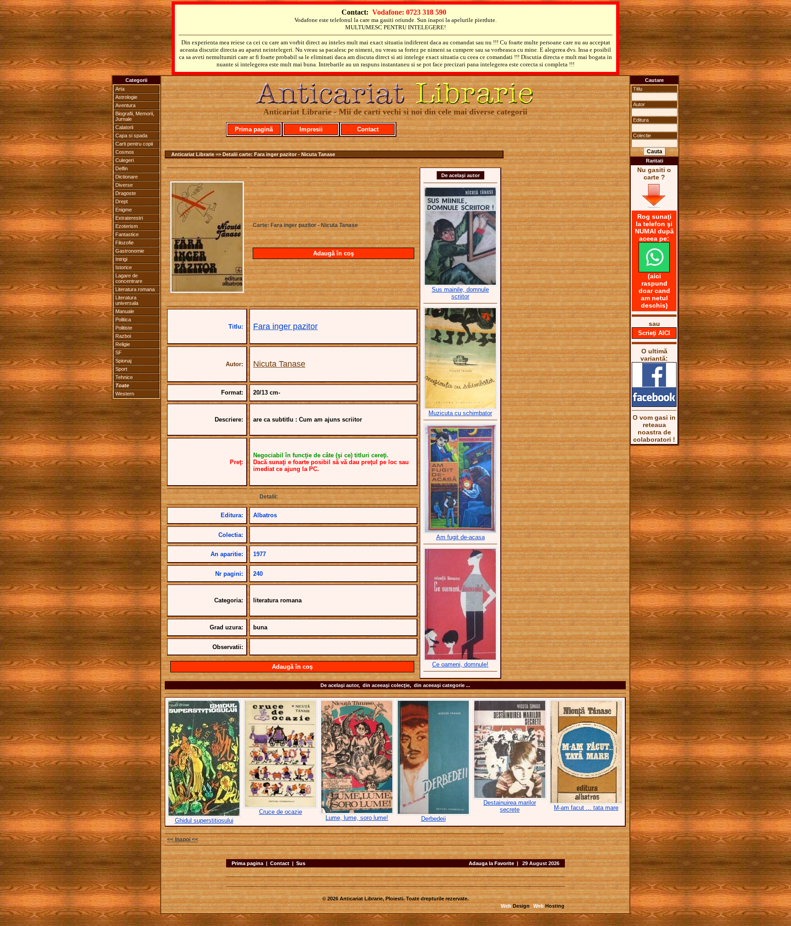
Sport (121, 369)
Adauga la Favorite (491, 863)
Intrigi (121, 259)
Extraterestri (129, 218)
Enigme (123, 209)
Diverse (124, 185)
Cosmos (124, 152)
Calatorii (124, 127)
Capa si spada (131, 135)
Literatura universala (126, 300)
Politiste (123, 327)
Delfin (121, 168)
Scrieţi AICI (654, 333)
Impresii (311, 129)
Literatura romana (135, 289)
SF (118, 352)
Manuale (124, 311)
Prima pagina (247, 863)
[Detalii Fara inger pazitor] (207, 290)
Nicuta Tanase (279, 363)
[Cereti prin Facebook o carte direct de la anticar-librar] (654, 404)
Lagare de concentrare (128, 278)
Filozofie (124, 242)
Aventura (125, 105)
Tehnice (124, 377)
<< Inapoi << (182, 839)
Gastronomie (129, 251)
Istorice (123, 267)
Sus (300, 863)
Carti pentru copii (134, 143)
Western (124, 393)
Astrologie (126, 97)
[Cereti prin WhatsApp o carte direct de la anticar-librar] (654, 270)
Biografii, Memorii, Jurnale (134, 116)
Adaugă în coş (333, 253)
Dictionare (126, 176)
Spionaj (123, 360)
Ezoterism (126, 226)
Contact (368, 129)
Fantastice (127, 234)
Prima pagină (254, 129)
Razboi (123, 336)
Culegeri (124, 160)
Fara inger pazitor (285, 326)
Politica (123, 319)
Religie (122, 344)
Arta (120, 89)
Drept (121, 201)
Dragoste (125, 193)
